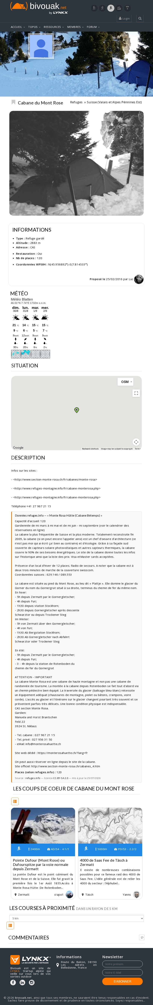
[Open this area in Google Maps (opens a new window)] (18, 447)
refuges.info (32, 778)
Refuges (76, 102)
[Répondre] (142, 937)
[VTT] (119, 8)
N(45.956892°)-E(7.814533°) (68, 264)
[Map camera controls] (136, 442)
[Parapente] (127, 8)
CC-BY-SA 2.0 (60, 778)
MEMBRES (74, 27)
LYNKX (14, 971)
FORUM (92, 27)
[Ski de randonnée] (111, 8)
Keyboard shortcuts (90, 449)
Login (125, 18)
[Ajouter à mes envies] (13, 102)
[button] (76, 410)
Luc (131, 279)
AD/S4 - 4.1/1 (59, 849)
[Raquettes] (102, 8)
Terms (138, 449)
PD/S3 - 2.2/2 (126, 849)
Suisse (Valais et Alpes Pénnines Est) (114, 102)
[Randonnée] (94, 8)
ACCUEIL (16, 27)
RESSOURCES (52, 27)
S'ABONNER (122, 981)
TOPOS (33, 27)
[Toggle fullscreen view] (136, 393)
